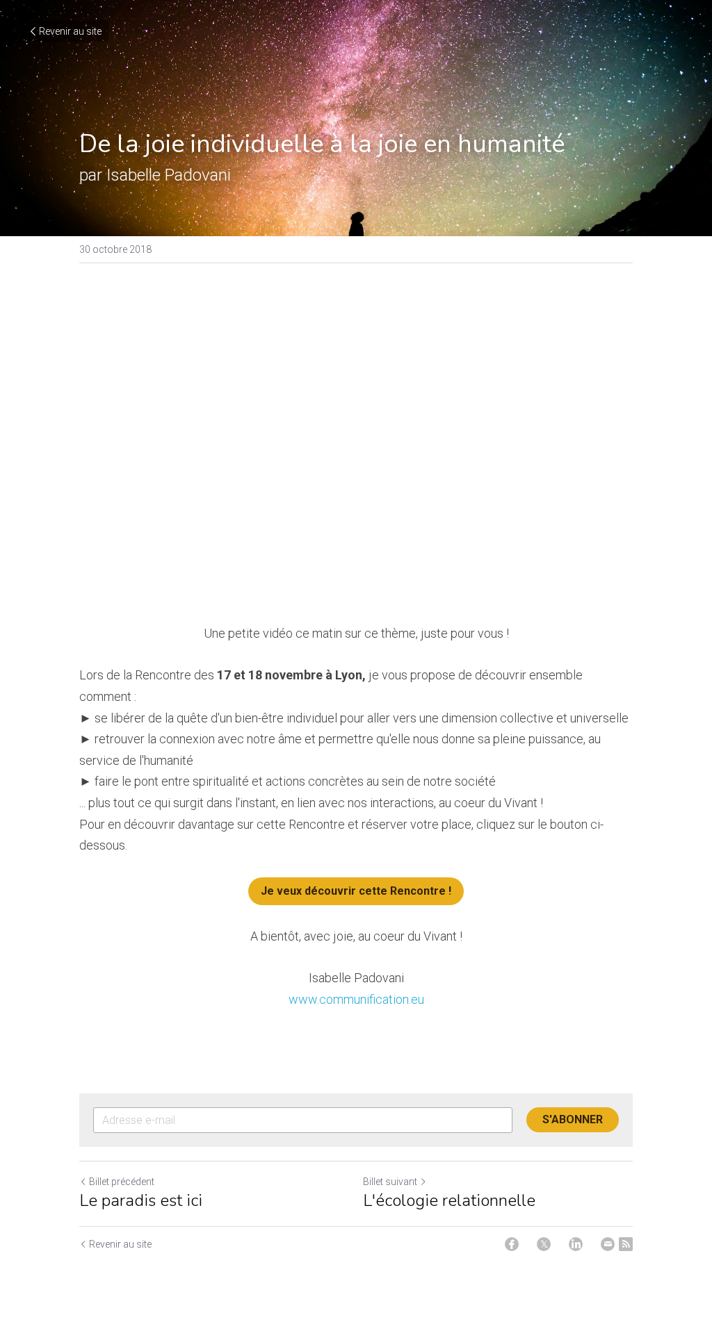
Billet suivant (390, 1181)
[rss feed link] (626, 1244)
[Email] (608, 1244)
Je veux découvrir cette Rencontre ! (356, 891)
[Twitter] (544, 1244)
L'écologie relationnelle (449, 1200)
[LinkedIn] (576, 1244)
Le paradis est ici (140, 1200)
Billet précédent (121, 1181)
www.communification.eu (356, 999)
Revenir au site (70, 31)
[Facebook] (512, 1244)
